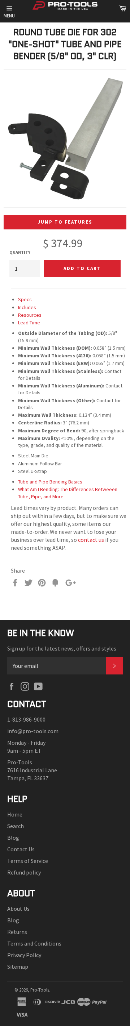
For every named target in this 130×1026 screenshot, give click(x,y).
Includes (27, 307)
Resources (30, 315)
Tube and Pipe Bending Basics (50, 481)
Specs (25, 299)
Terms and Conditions (34, 943)
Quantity (19, 252)
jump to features (65, 222)
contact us (91, 539)
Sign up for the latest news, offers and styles (61, 648)
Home (14, 814)
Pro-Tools (39, 990)
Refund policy (24, 872)
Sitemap (17, 966)
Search (15, 826)
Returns (17, 931)
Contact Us (21, 849)
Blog (13, 837)
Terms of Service (27, 860)
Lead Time (29, 322)
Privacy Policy (24, 955)
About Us (18, 908)
